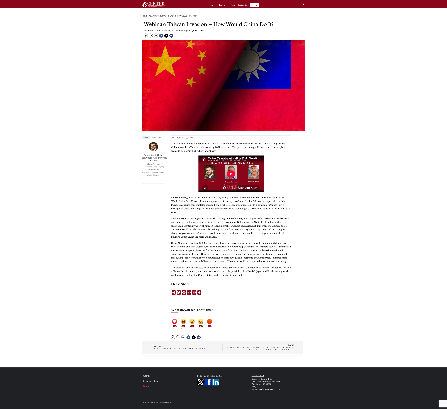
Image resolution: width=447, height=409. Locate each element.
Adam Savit (149, 30)
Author (145, 138)
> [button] (304, 4)
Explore (222, 5)
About (214, 5)
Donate (254, 5)
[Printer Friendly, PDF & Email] (182, 137)
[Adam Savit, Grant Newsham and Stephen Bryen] (153, 146)
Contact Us (242, 5)
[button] (146, 35)
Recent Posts (156, 138)
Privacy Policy (150, 381)
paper (192, 250)
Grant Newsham (163, 30)
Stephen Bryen (183, 30)
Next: (260, 347)
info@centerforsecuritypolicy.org (266, 389)
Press (233, 5)
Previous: (179, 347)
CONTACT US (258, 376)
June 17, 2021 (199, 30)
